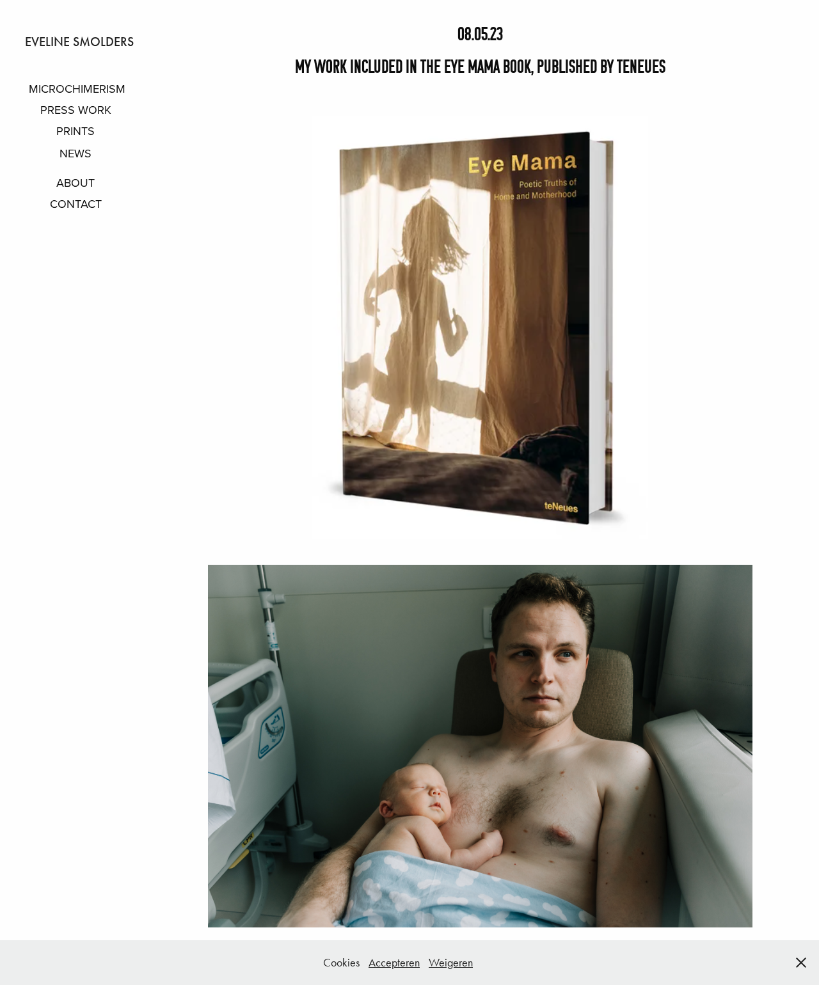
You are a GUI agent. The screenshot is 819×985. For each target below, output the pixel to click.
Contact (76, 204)
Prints (75, 131)
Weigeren (451, 963)
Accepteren (394, 963)
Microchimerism (77, 89)
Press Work (75, 110)
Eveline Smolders (79, 41)
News (75, 153)
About (75, 183)
